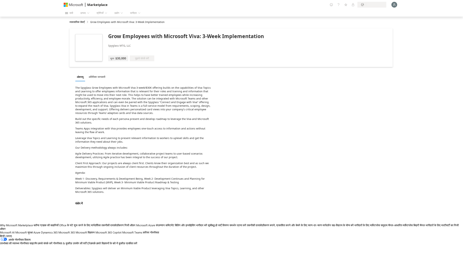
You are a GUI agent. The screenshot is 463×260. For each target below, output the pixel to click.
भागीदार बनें (201, 225)
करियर (146, 232)
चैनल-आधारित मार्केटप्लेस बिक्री (403, 225)
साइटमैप (33, 243)
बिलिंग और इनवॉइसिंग (185, 225)
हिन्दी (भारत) (6, 236)
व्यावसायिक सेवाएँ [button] (77, 22)
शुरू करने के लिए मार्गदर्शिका (87, 225)
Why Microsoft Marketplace (16, 225)
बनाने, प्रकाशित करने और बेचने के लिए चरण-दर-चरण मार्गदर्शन (300, 225)
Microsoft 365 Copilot (108, 232)
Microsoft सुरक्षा (24, 232)
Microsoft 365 (66, 232)
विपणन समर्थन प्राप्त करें (234, 225)
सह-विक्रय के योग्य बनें (343, 225)
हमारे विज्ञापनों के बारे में (107, 243)
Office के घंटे (66, 225)
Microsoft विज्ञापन (85, 232)
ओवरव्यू (80, 77)
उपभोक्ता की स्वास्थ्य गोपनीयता (14, 243)
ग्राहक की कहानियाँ (49, 225)
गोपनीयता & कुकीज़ (62, 243)
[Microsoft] (73, 5)
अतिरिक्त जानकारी (97, 77)
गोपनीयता (154, 232)
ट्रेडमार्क (91, 243)
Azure (36, 232)
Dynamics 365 (49, 232)
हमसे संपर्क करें (45, 243)
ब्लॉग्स (36, 225)
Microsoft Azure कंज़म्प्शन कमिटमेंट (155, 225)
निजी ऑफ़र (129, 225)
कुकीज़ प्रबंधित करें (128, 243)
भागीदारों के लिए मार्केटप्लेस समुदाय (370, 225)
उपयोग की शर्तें (79, 243)
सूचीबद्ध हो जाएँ (215, 225)
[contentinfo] (87, 22)
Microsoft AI (7, 232)
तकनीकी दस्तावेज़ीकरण (112, 225)
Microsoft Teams (132, 232)
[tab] (81, 77)
